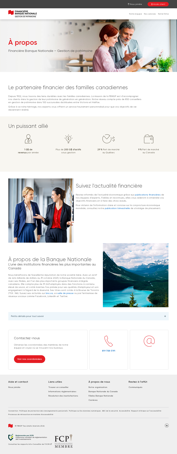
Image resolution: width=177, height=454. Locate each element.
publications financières (148, 194)
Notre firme (163, 14)
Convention (13, 411)
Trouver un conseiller (58, 387)
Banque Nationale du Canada (103, 391)
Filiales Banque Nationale (100, 396)
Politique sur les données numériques (85, 411)
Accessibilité (124, 411)
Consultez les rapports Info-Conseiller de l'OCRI (29, 444)
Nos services (150, 14)
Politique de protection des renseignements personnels (43, 411)
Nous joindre (14, 387)
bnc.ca (49, 293)
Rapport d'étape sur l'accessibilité (146, 411)
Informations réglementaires (62, 391)
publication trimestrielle (117, 208)
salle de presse (65, 293)
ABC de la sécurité (110, 411)
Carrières (93, 400)
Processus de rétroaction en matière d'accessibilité (30, 414)
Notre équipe (135, 14)
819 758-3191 (108, 350)
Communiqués (135, 387)
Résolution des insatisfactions (63, 396)
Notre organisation (97, 387)
